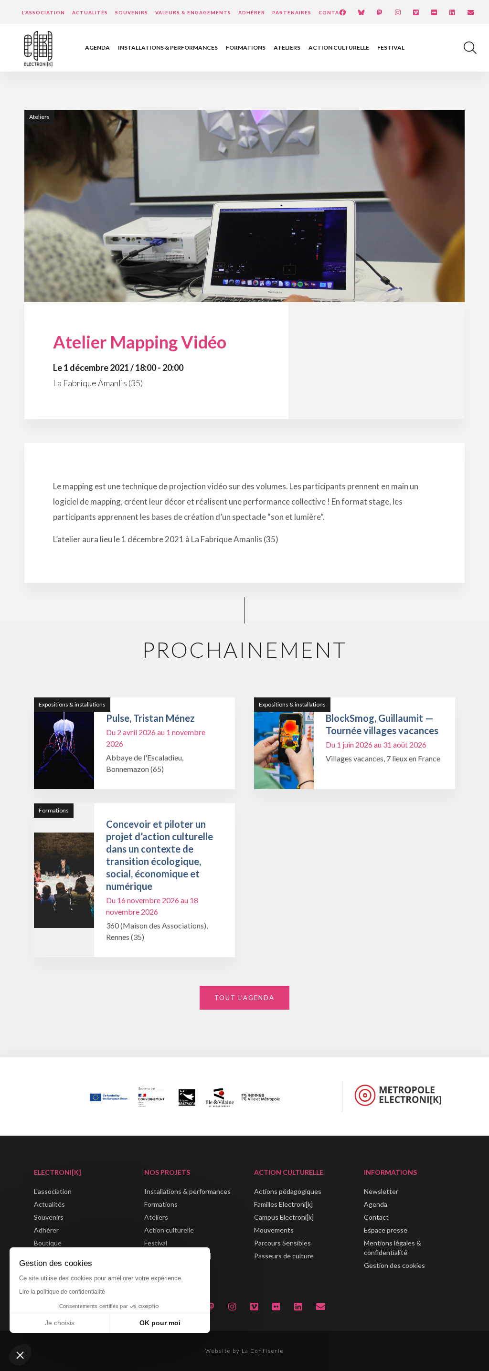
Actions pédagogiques (287, 1191)
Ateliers (287, 47)
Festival (390, 47)
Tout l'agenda (244, 998)
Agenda (97, 47)
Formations (246, 47)
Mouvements (274, 1230)
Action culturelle (338, 47)
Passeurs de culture (284, 1256)
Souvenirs (131, 12)
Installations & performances (168, 47)
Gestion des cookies (394, 1265)
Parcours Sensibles (282, 1243)
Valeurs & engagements (193, 12)
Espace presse (385, 1230)
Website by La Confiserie (244, 1351)
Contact (333, 12)
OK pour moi (160, 1323)
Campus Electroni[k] (284, 1217)
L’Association (43, 12)
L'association (53, 1191)
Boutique (48, 1243)
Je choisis (59, 1323)
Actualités (90, 12)
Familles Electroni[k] (283, 1204)
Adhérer (251, 12)
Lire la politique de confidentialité (62, 1291)
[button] (20, 1354)
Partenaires (291, 12)
